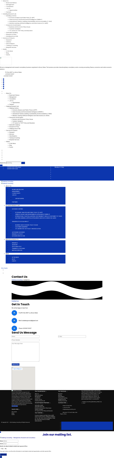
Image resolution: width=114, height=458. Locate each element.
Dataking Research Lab (9, 14)
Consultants (9, 6)
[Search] (23, 163)
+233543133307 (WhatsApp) (14, 167)
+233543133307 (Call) (12, 168)
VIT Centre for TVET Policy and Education (21, 30)
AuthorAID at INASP (39, 405)
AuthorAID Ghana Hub (39, 406)
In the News (9, 51)
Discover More (15, 406)
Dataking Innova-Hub (62, 400)
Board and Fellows (11, 3)
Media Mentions (38, 420)
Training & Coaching (12, 45)
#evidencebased (85, 396)
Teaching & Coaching (62, 398)
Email (1, 443)
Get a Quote (4, 268)
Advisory (8, 42)
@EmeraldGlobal (85, 399)
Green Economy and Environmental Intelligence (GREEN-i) (25, 19)
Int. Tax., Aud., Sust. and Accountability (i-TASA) (45, 418)
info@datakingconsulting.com (69, 409)
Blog (7, 53)
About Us (5, 1)
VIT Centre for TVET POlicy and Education (44, 410)
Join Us (8, 8)
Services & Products (9, 38)
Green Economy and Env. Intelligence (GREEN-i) (45, 416)
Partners (8, 12)
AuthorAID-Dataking (12, 32)
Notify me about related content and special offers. (14, 446)
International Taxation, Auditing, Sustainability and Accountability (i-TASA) (30, 21)
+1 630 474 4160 (66, 407)
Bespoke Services (11, 47)
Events (8, 55)
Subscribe (3, 454)
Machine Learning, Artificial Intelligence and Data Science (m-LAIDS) (28, 23)
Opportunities (13, 10)
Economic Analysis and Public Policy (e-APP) (22, 17)
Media (5, 49)
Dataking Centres (11, 16)
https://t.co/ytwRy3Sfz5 (94, 399)
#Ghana (95, 396)
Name (1, 441)
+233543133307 (9, 74)
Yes (2, 448)
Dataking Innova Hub (12, 36)
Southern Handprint (15, 29)
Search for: (3, 163)
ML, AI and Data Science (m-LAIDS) (42, 419)
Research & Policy (11, 34)
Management (10, 4)
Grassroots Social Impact (13, 25)
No (6, 448)
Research (9, 40)
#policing (91, 396)
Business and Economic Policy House (19, 27)
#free (87, 397)
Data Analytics (10, 43)
